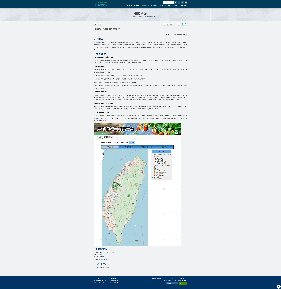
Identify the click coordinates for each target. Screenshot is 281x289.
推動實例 (154, 6)
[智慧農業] (101, 4)
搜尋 (175, 2)
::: (162, 1)
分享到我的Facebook (178, 24)
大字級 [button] (171, 24)
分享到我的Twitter (182, 24)
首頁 (129, 16)
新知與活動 (145, 6)
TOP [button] (279, 287)
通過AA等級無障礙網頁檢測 (183, 283)
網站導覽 (179, 2)
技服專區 (168, 6)
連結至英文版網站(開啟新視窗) (186, 2)
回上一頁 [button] (95, 24)
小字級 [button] (164, 24)
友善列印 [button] (100, 24)
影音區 (161, 6)
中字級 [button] (167, 24)
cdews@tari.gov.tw (103, 259)
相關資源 (183, 6)
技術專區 (175, 6)
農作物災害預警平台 (103, 267)
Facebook (182, 2)
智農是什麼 (128, 6)
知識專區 (137, 6)
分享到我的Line (185, 24)
